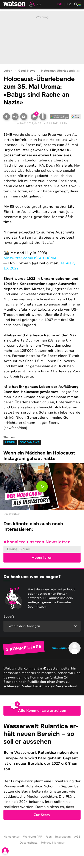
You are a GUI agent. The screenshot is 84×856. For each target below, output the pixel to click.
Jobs (49, 837)
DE (59, 4)
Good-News (26, 70)
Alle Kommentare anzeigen (42, 710)
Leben (7, 70)
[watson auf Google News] (76, 116)
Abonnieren (42, 557)
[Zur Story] (42, 771)
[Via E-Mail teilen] (23, 116)
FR (69, 4)
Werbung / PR (32, 837)
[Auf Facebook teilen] (6, 116)
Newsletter (11, 837)
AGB (77, 837)
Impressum (63, 837)
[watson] (14, 4)
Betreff (8, 617)
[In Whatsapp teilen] (15, 116)
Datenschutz (28, 843)
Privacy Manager (53, 843)
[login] (5, 850)
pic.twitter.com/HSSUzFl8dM (29, 258)
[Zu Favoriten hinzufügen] (42, 116)
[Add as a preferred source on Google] (59, 116)
